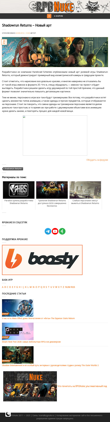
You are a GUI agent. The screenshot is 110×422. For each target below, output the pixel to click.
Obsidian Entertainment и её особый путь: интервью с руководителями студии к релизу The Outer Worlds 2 (50, 365)
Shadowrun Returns (13, 168)
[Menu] (49, 16)
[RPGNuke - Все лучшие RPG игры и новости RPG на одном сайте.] (55, 6)
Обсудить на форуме (97, 159)
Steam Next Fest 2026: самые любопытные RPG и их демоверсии (31, 341)
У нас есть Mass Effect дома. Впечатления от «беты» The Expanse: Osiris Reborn (38, 318)
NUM (67, 287)
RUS (73, 287)
